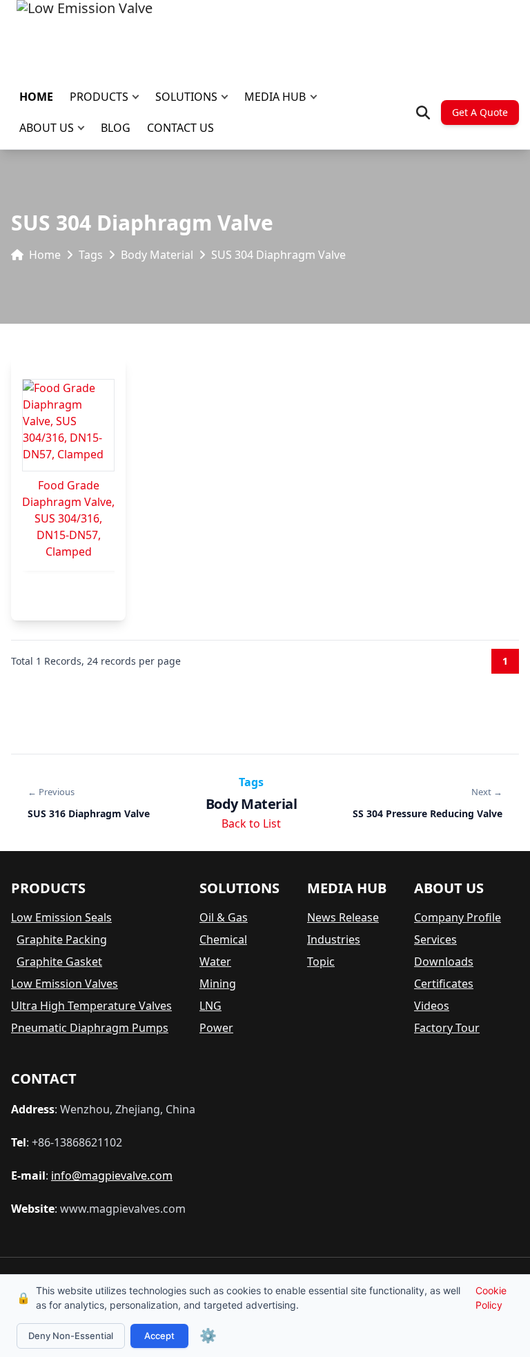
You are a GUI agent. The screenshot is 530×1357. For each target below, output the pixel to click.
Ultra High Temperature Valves (91, 1005)
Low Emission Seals (61, 917)
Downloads (443, 961)
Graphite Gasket (59, 961)
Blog (115, 127)
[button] (138, 97)
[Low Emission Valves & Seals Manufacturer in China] (85, 34)
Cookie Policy (491, 1298)
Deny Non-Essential (70, 1335)
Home (36, 96)
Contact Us (180, 127)
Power (216, 1027)
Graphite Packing (62, 939)
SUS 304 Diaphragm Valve (278, 254)
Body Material (157, 254)
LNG (210, 1005)
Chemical (223, 939)
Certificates (443, 983)
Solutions (186, 96)
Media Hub (275, 96)
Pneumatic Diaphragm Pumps (89, 1027)
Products (99, 96)
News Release (343, 917)
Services (435, 939)
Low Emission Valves (64, 983)
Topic (321, 961)
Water (215, 961)
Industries (333, 939)
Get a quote (480, 112)
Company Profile (457, 917)
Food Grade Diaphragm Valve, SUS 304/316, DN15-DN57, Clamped (68, 518)
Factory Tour (447, 1027)
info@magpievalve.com (112, 1175)
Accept (159, 1335)
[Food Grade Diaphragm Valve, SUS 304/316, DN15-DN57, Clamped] (68, 425)
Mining (217, 983)
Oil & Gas (223, 917)
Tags (91, 254)
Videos (431, 1005)
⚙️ (208, 1335)
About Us (46, 127)
